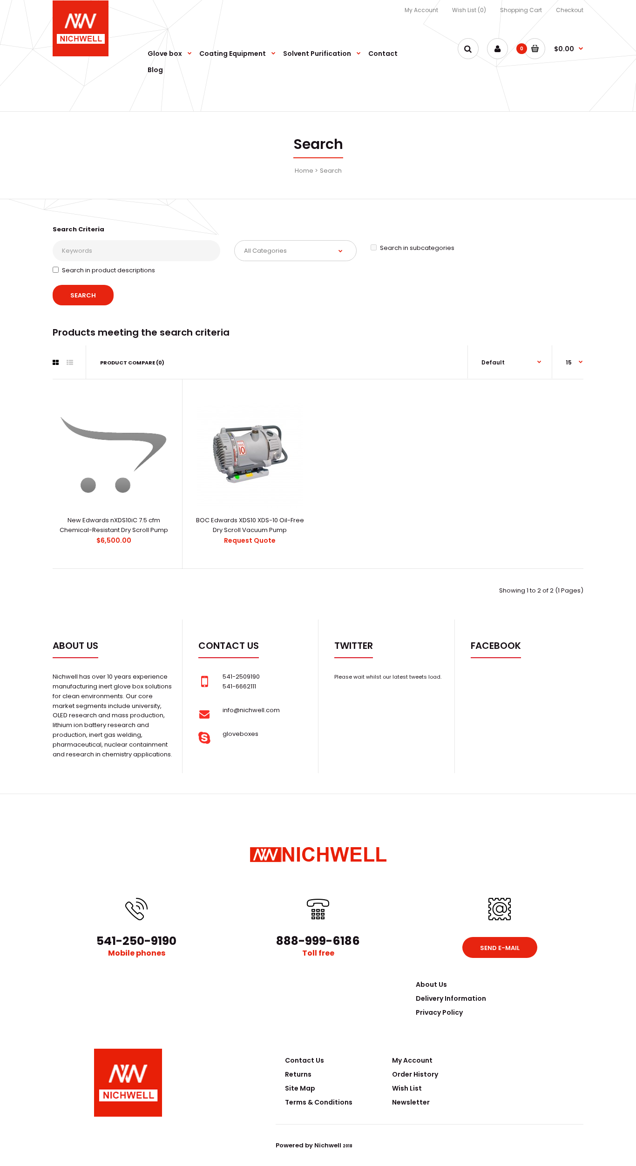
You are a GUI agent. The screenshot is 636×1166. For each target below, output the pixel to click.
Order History (415, 1074)
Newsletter (411, 1102)
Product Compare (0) (132, 362)
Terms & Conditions (318, 1102)
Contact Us (304, 1060)
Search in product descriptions (108, 270)
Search (331, 170)
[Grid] (56, 362)
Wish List (407, 1088)
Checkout (569, 10)
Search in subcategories (417, 247)
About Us (431, 984)
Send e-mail (500, 948)
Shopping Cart (521, 10)
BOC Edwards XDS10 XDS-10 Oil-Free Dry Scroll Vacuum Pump (250, 525)
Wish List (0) (469, 10)
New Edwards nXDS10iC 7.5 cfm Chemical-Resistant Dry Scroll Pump (114, 525)
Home (304, 170)
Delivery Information (451, 998)
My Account (421, 10)
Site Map (300, 1088)
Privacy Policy (439, 1012)
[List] (70, 362)
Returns (298, 1074)
